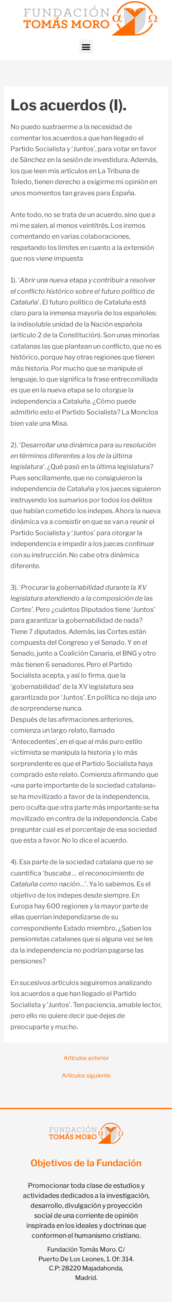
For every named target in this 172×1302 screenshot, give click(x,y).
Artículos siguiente (86, 1076)
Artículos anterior (86, 1058)
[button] (86, 46)
